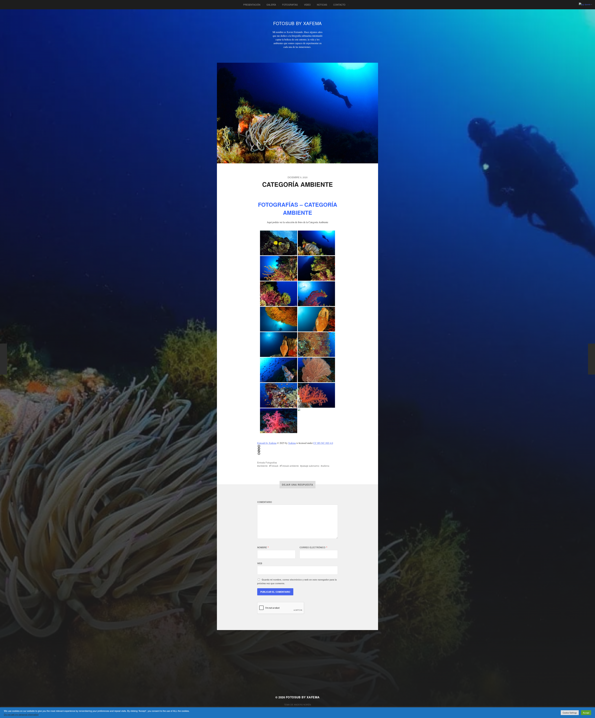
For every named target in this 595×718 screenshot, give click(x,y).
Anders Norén (302, 704)
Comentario (264, 502)
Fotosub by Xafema (266, 443)
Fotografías (290, 4)
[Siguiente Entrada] (591, 359)
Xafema (292, 443)
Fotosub (274, 465)
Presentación (251, 4)
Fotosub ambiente (290, 465)
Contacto (339, 4)
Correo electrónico (313, 547)
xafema (325, 465)
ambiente (263, 465)
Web (259, 563)
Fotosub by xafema (297, 23)
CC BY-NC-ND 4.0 (323, 443)
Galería (271, 4)
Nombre (263, 547)
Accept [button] (586, 712)
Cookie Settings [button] (570, 712)
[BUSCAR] (353, 4)
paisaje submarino (310, 465)
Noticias (322, 4)
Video (307, 4)
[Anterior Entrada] (3, 359)
